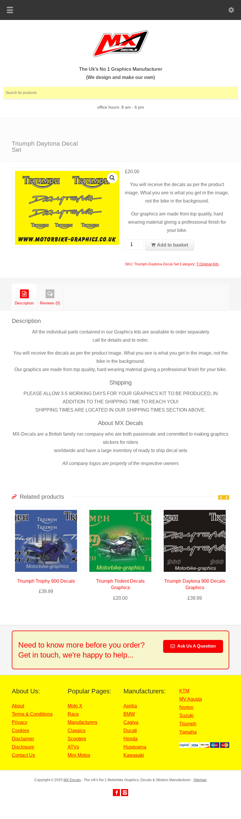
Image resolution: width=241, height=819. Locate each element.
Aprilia (130, 705)
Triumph (187, 723)
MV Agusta (190, 699)
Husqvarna (134, 746)
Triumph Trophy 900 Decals (46, 581)
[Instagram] (124, 792)
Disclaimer (23, 738)
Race (73, 714)
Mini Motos (79, 755)
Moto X (75, 705)
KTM (184, 690)
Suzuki (186, 715)
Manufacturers (82, 722)
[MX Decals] (120, 56)
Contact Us (23, 755)
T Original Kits (207, 264)
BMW (129, 714)
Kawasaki (133, 755)
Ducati (130, 730)
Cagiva (130, 722)
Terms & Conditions (32, 714)
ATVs (73, 746)
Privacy (19, 722)
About (18, 705)
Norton (186, 707)
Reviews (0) (50, 303)
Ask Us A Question (196, 645)
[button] (112, 178)
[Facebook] (116, 792)
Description (24, 303)
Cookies (20, 730)
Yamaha (188, 731)
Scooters (77, 738)
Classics (77, 730)
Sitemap (200, 780)
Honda (130, 738)
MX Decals (72, 780)
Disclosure (23, 746)
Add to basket (172, 244)
